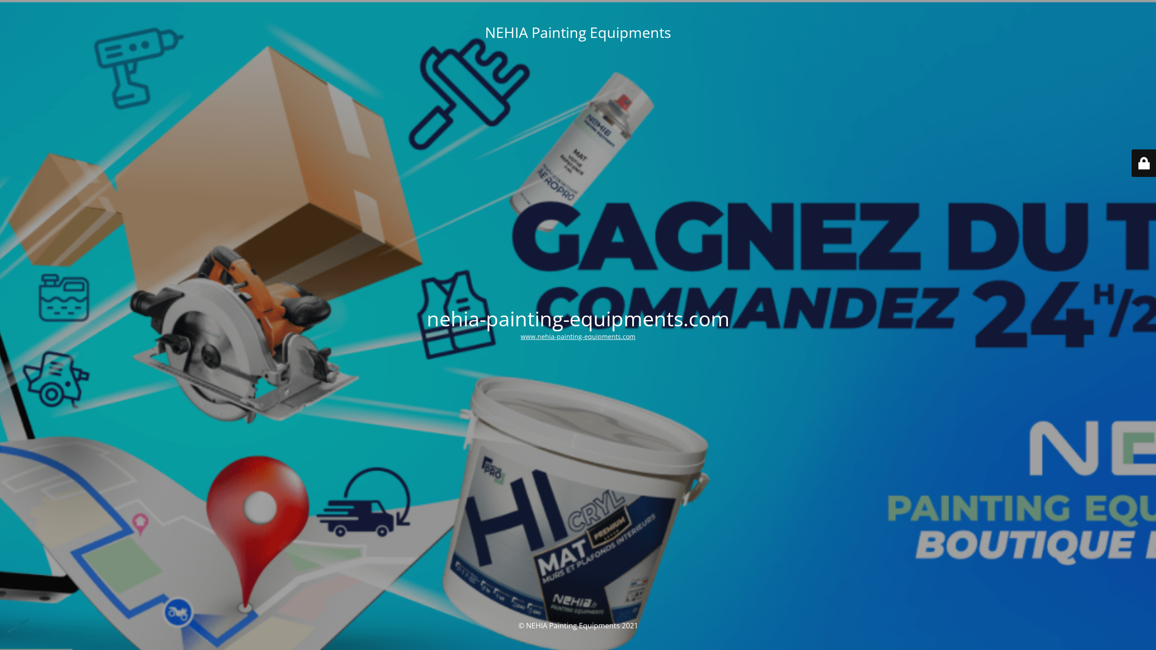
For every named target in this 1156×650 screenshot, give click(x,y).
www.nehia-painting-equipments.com (578, 336)
